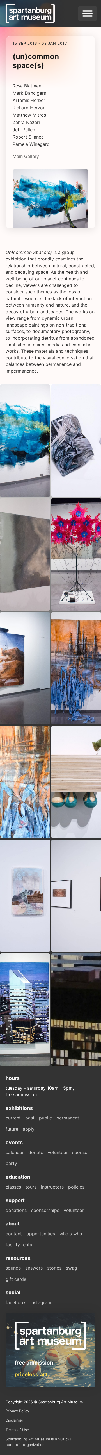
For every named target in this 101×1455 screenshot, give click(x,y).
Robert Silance (29, 137)
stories (54, 1268)
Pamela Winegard (31, 144)
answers (34, 1268)
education (18, 1177)
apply (29, 1129)
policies (76, 1187)
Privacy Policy (17, 1411)
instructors (52, 1187)
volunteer (58, 1152)
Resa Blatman (28, 85)
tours (31, 1187)
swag (71, 1268)
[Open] (87, 13)
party (11, 1163)
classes (13, 1187)
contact (14, 1233)
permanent (67, 1118)
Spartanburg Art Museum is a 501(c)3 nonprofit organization (38, 1442)
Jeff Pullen (24, 129)
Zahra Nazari (27, 122)
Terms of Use (17, 1429)
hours (13, 1078)
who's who (70, 1233)
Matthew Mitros (29, 115)
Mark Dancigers (30, 93)
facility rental (19, 1244)
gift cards (16, 1279)
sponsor (80, 1152)
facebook (16, 1302)
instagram (40, 1302)
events (14, 1142)
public (45, 1118)
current (13, 1118)
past (30, 1118)
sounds (13, 1268)
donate (35, 1152)
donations (16, 1210)
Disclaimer (14, 1420)
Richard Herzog (30, 107)
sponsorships (45, 1210)
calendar (15, 1152)
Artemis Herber (30, 100)
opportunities (40, 1233)
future (12, 1129)
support (15, 1200)
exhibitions (19, 1108)
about (13, 1224)
